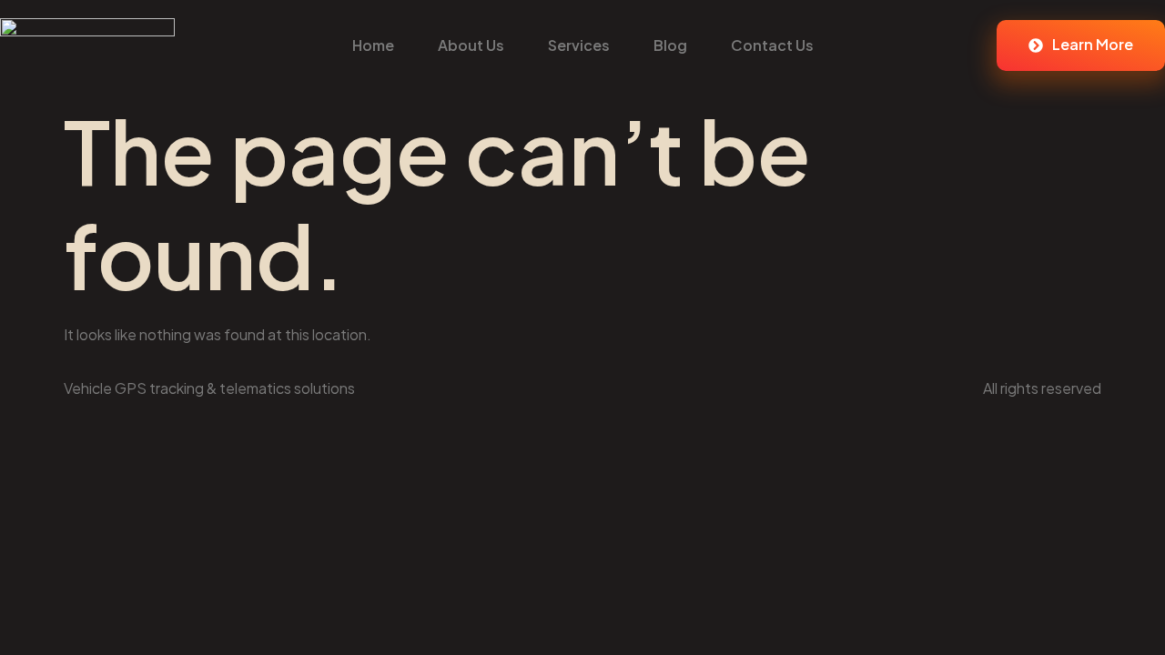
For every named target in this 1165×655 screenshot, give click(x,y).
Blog (670, 45)
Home (373, 45)
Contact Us (772, 45)
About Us (471, 45)
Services (579, 45)
